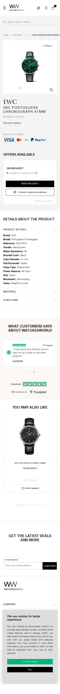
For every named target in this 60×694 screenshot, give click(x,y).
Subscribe (50, 566)
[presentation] (7, 372)
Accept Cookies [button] (30, 661)
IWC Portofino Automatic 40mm (30, 463)
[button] (20, 88)
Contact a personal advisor (32, 192)
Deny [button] (30, 669)
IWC (13, 235)
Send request (30, 184)
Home (6, 35)
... (27, 35)
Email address (11, 560)
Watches (17, 35)
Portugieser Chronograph (46, 35)
